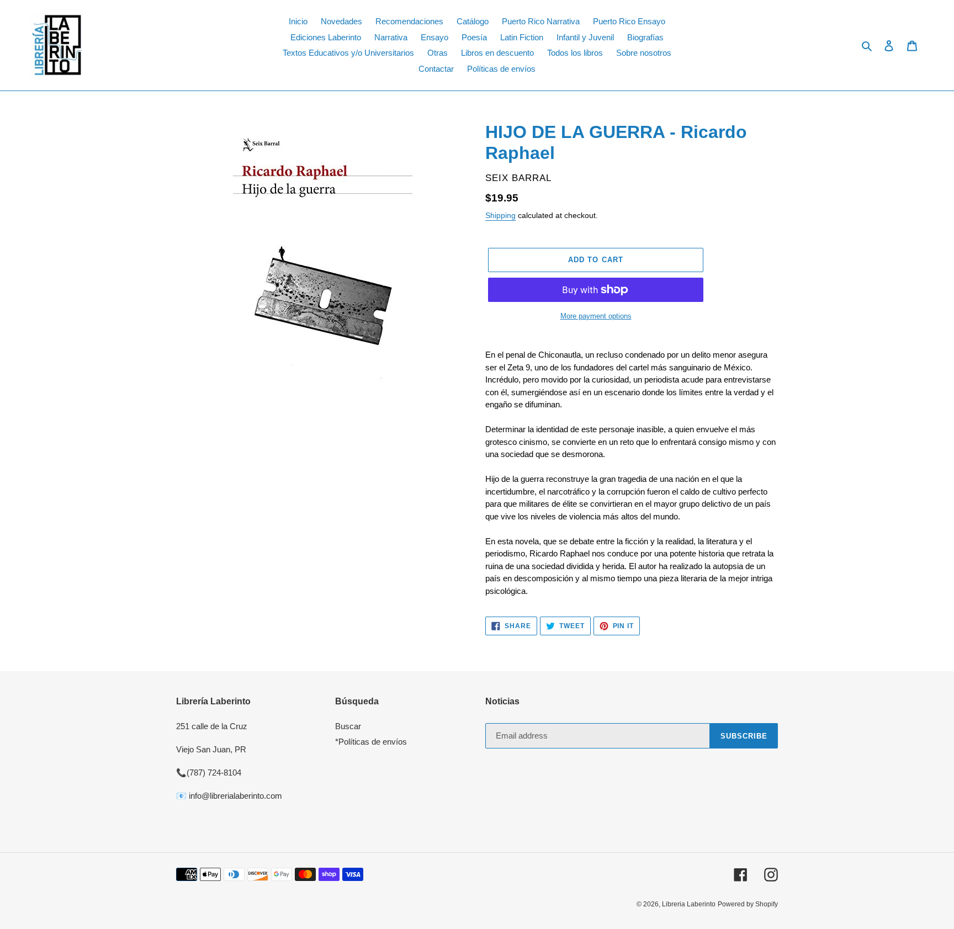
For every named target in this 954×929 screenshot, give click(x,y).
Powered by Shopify (748, 904)
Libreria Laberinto (689, 904)
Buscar (348, 726)
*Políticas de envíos (371, 741)
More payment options (596, 316)
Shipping (500, 215)
